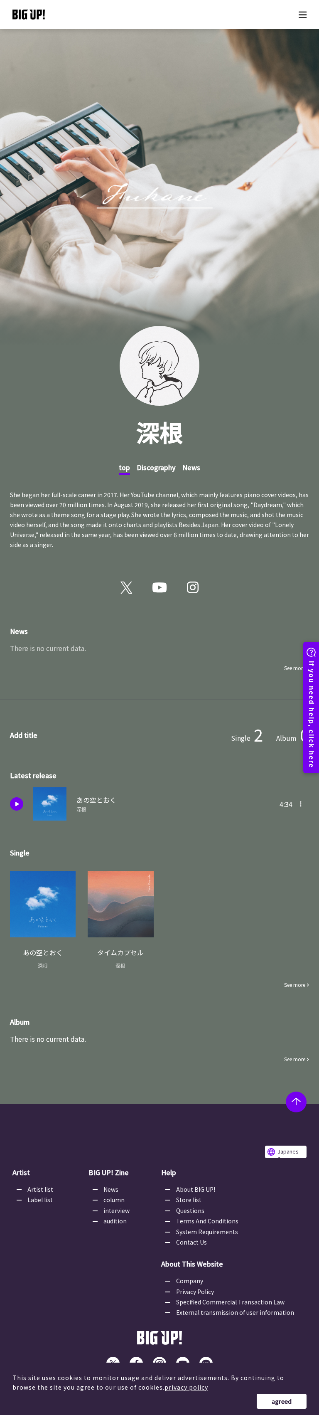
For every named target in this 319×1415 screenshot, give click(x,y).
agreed (282, 1401)
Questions (190, 1210)
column (114, 1200)
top (124, 467)
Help (168, 1172)
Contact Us (191, 1242)
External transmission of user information (235, 1312)
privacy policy (186, 1387)
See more (294, 668)
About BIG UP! (195, 1189)
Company (189, 1281)
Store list (188, 1200)
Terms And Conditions (207, 1221)
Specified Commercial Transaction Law (230, 1302)
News (191, 467)
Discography (156, 467)
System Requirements (207, 1232)
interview (116, 1210)
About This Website (192, 1263)
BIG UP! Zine (108, 1172)
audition (115, 1221)
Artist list (40, 1189)
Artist (21, 1172)
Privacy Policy (195, 1291)
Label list (40, 1200)
